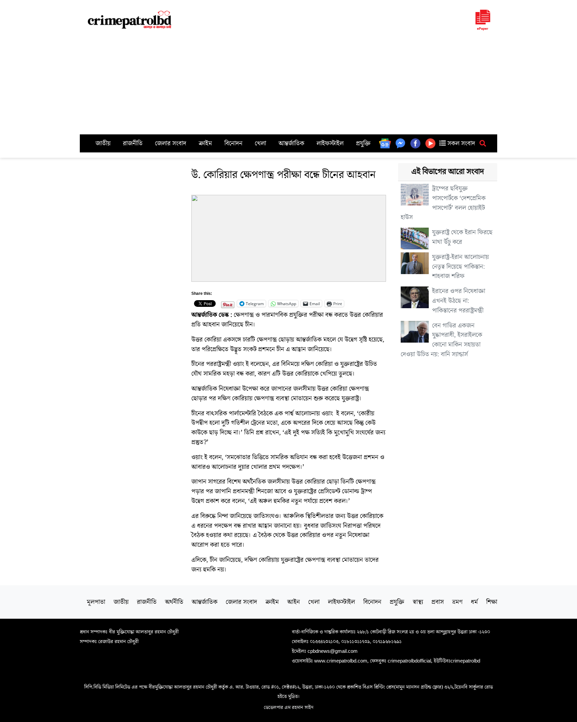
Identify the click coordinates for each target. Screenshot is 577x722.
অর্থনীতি (174, 602)
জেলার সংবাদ (170, 143)
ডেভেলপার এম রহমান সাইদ (289, 707)
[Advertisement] (288, 84)
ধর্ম (474, 602)
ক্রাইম (205, 143)
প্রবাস (437, 602)
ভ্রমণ (457, 602)
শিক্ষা (491, 602)
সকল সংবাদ (460, 143)
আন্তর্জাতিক (291, 143)
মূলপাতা (96, 602)
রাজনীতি (133, 143)
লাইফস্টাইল (330, 143)
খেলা (260, 143)
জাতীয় (103, 143)
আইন (293, 602)
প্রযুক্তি (363, 143)
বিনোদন (233, 143)
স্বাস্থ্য (418, 602)
